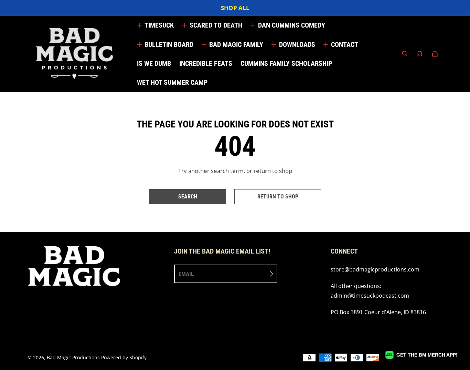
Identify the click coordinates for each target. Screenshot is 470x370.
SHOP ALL (235, 8)
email (186, 273)
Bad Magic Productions (73, 357)
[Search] (404, 53)
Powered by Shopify (124, 357)
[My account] (419, 53)
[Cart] (434, 53)
